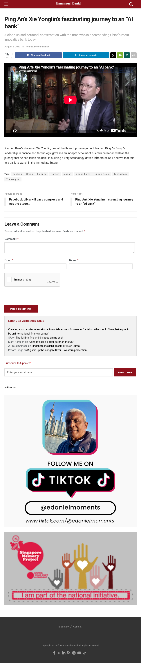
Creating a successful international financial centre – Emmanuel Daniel (49, 329)
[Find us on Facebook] (54, 653)
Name (74, 260)
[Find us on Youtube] (79, 653)
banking (17, 174)
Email (9, 260)
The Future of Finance (37, 46)
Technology (120, 174)
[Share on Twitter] (113, 55)
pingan (67, 174)
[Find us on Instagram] (73, 653)
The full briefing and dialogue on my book (39, 337)
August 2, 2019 (12, 46)
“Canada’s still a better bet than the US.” (51, 341)
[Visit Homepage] (69, 4)
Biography (64, 626)
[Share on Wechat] (120, 55)
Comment (11, 239)
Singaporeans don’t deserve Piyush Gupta (56, 345)
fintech (55, 174)
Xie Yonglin (13, 179)
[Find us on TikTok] (84, 653)
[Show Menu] (6, 4)
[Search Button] (131, 4)
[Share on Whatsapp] (127, 55)
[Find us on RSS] (68, 653)
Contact (77, 626)
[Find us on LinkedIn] (63, 653)
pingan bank (83, 174)
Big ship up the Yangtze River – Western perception (57, 350)
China (29, 174)
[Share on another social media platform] (134, 55)
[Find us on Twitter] (58, 653)
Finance (42, 174)
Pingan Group (102, 174)
